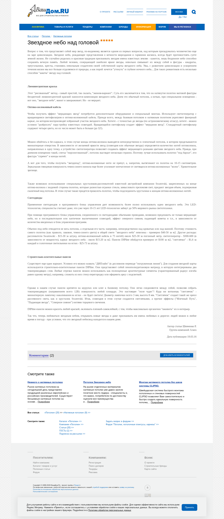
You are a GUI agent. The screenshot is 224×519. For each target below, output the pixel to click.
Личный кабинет (135, 12)
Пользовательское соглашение (45, 491)
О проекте (105, 12)
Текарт (77, 485)
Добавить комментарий (176, 355)
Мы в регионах (182, 27)
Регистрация (95, 462)
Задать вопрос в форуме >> (120, 421)
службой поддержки (100, 487)
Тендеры (87, 27)
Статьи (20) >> (66, 427)
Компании (106, 27)
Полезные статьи (41, 469)
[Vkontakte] (147, 488)
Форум (162, 27)
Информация (143, 27)
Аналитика (38, 27)
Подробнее (44, 401)
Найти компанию (41, 462)
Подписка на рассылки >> (72, 434)
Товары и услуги (63, 27)
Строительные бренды (155, 466)
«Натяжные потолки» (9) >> (76, 412)
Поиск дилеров (96, 466)
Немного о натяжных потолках (45, 382)
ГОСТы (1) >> (65, 430)
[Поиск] (194, 12)
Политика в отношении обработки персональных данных (55, 489)
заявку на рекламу (127, 487)
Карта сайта (150, 469)
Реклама (93, 472)
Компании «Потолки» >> (71, 424)
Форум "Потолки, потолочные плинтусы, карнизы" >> (132, 424)
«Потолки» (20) (51, 412)
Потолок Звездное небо (97, 382)
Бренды (123, 27)
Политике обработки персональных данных (109, 510)
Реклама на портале (156, 12)
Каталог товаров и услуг (45, 466)
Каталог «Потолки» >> (70, 421)
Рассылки (118, 12)
